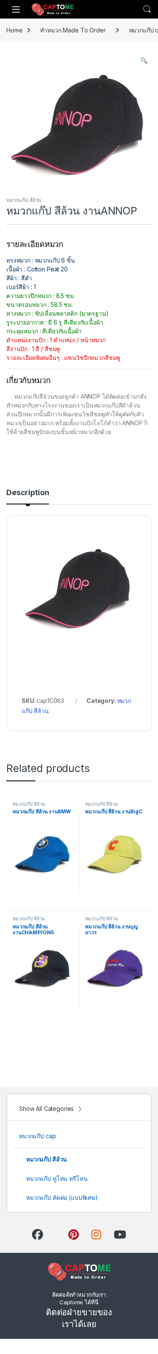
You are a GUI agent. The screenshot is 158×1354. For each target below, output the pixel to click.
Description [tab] (27, 493)
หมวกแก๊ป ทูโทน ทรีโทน (56, 1178)
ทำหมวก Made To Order (72, 30)
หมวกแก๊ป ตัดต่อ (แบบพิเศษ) (62, 1197)
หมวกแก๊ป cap (37, 1136)
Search (147, 9)
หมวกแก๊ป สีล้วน (23, 200)
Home (14, 30)
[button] (143, 60)
